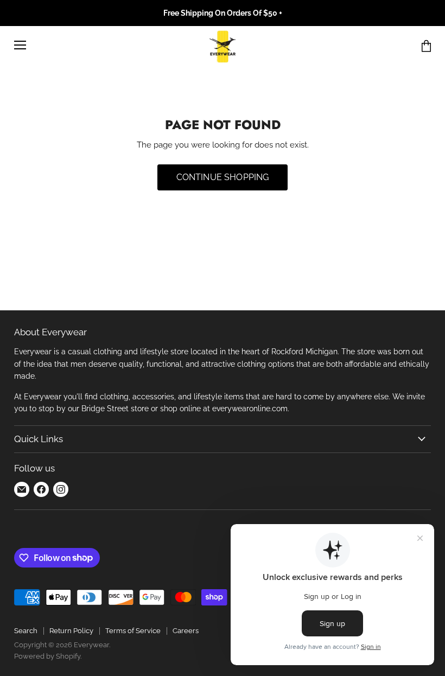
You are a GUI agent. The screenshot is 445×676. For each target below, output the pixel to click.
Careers (186, 631)
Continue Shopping (222, 177)
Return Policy (71, 631)
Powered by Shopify (47, 656)
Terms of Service (133, 631)
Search (25, 631)
